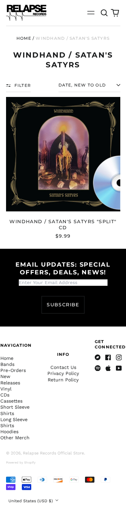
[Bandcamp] (98, 357)
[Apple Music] (108, 368)
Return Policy (63, 379)
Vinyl (5, 388)
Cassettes (11, 401)
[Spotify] (98, 368)
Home (23, 38)
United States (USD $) (31, 501)
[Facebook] (108, 357)
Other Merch (15, 437)
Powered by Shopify (21, 462)
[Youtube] (119, 368)
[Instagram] (119, 357)
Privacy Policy (63, 373)
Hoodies (9, 431)
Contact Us (63, 367)
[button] (104, 12)
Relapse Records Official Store (53, 453)
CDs (4, 395)
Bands (7, 364)
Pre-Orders (13, 370)
